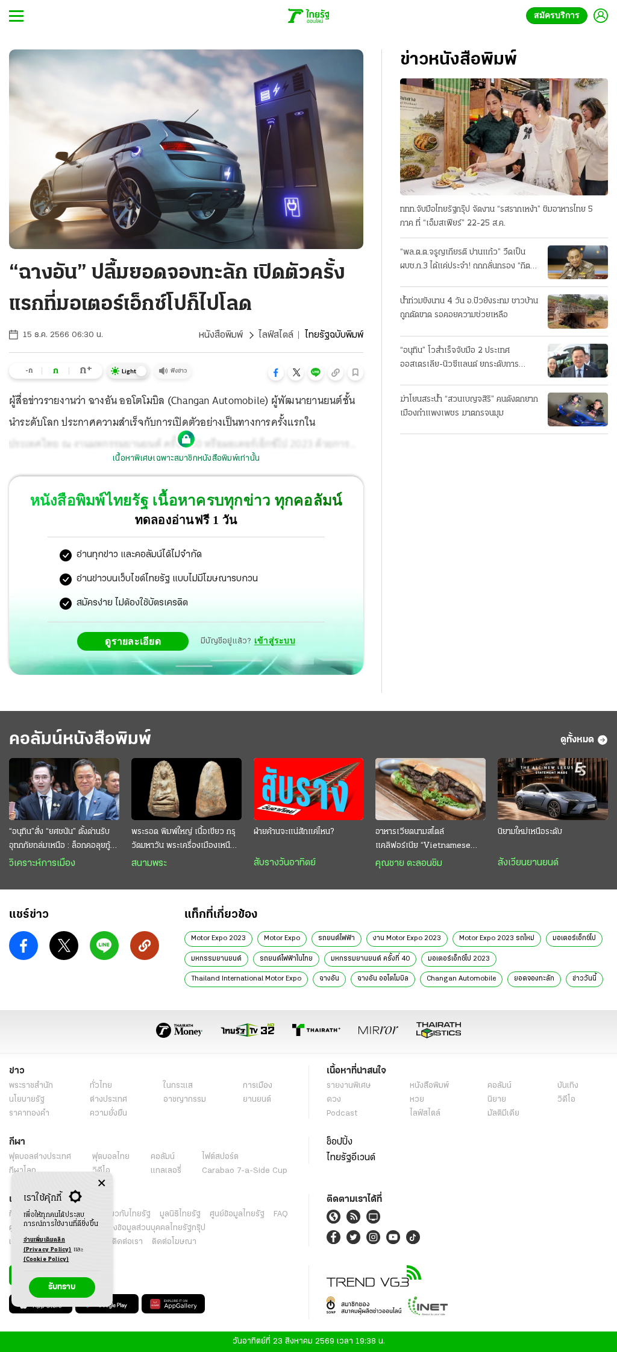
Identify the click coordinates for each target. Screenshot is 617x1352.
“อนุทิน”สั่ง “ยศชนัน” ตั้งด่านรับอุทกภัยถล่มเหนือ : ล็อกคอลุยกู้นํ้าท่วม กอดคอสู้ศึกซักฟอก (64, 840)
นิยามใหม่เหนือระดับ (530, 831)
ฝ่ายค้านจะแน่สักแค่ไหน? (294, 831)
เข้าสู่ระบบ (274, 640)
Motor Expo (282, 938)
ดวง (334, 1099)
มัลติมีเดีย (503, 1113)
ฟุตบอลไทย (111, 1156)
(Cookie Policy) (46, 1259)
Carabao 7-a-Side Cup (244, 1170)
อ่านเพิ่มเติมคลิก (47, 1245)
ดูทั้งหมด (577, 740)
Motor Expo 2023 (218, 938)
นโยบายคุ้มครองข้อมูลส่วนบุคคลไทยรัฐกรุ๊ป (134, 1228)
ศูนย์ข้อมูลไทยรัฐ (237, 1214)
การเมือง (257, 1085)
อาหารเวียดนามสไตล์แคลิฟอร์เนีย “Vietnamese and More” (423, 840)
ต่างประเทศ (108, 1099)
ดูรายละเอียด (136, 641)
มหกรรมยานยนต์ (216, 958)
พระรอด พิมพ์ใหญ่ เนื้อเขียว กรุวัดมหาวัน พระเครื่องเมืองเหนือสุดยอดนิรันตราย (183, 840)
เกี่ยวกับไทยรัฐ (126, 1214)
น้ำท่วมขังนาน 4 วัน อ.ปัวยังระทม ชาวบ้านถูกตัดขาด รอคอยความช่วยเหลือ (469, 308)
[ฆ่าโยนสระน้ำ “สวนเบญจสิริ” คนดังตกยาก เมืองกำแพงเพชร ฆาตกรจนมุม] (578, 409)
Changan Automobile (461, 978)
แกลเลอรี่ (166, 1170)
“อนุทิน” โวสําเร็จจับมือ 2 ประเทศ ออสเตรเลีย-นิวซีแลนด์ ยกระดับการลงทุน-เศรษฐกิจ (459, 358)
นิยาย (496, 1099)
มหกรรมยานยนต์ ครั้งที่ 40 (370, 958)
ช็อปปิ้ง (339, 1142)
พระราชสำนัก (31, 1085)
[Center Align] (101, 1183)
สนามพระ (149, 863)
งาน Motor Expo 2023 (407, 938)
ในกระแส (178, 1085)
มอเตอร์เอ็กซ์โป (574, 938)
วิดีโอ (566, 1099)
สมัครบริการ (559, 15)
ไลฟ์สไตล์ (275, 335)
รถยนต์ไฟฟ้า (336, 938)
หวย (417, 1099)
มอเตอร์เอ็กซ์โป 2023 (459, 958)
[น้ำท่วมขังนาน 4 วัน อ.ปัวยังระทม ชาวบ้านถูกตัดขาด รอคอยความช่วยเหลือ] (578, 311)
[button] (276, 373)
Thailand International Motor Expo (246, 978)
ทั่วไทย (101, 1085)
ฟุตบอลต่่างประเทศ (40, 1156)
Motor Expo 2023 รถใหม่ (496, 938)
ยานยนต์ (257, 1099)
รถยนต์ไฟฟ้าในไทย (286, 958)
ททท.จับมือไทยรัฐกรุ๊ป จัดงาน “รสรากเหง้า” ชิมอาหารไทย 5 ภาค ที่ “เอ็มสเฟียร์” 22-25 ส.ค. (496, 216)
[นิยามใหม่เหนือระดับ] (553, 789)
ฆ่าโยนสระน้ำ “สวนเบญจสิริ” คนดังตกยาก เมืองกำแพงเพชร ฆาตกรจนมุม (469, 406)
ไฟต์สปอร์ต (220, 1156)
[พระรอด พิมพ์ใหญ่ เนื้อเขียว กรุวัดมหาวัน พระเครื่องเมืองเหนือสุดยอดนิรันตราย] (186, 789)
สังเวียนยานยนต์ (528, 863)
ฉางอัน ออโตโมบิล (383, 978)
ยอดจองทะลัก (534, 978)
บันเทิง (567, 1085)
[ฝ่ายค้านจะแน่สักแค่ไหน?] (309, 789)
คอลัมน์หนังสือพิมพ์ (80, 739)
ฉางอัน (329, 978)
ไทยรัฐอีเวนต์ (351, 1158)
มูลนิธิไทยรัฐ (180, 1214)
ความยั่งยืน (108, 1113)
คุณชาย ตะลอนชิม (408, 863)
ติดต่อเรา (127, 1241)
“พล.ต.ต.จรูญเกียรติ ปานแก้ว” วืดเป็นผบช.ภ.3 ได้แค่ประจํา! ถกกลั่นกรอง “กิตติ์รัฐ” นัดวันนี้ (467, 260)
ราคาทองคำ (29, 1113)
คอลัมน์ (499, 1085)
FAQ (281, 1214)
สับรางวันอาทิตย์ (285, 863)
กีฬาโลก (22, 1170)
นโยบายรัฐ (27, 1099)
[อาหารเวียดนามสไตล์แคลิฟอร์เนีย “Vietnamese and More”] (430, 789)
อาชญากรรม (184, 1099)
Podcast (342, 1113)
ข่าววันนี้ (584, 978)
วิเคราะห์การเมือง (42, 863)
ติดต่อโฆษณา (174, 1241)
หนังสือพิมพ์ (221, 335)
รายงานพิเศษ (349, 1085)
